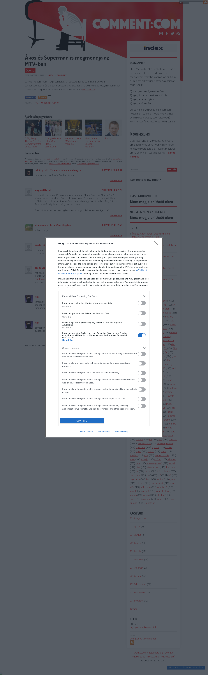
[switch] (142, 303)
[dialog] (104, 337)
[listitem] (104, 296)
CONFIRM (82, 421)
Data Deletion (86, 431)
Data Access (104, 431)
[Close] (157, 244)
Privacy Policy (121, 431)
